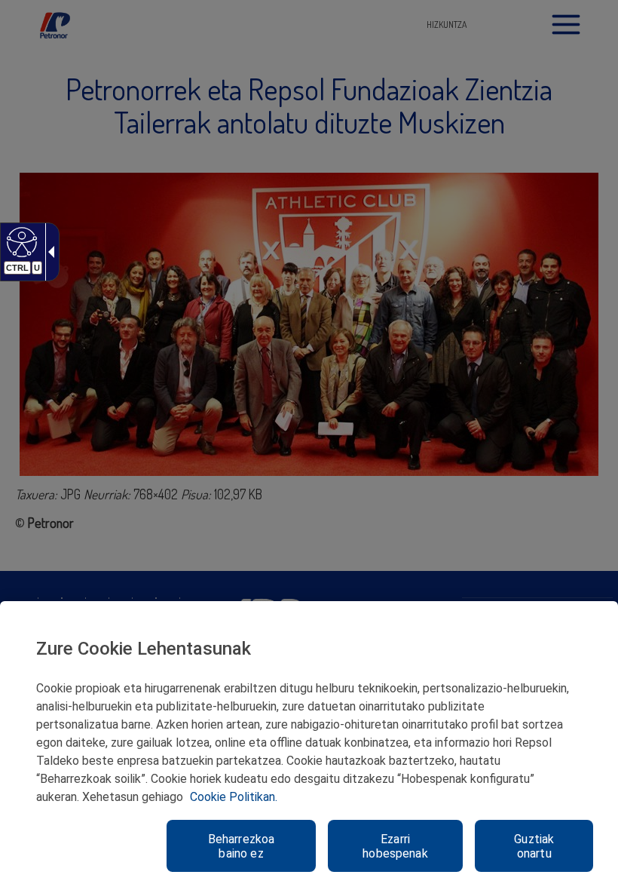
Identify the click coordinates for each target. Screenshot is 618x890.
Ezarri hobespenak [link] (395, 846)
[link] (20, 241)
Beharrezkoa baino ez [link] (241, 846)
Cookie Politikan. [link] (233, 797)
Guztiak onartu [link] (534, 846)
